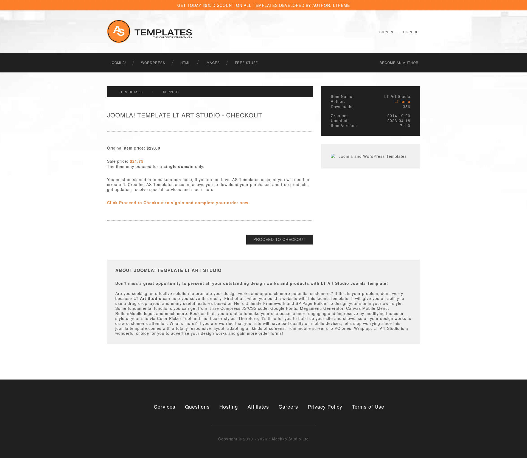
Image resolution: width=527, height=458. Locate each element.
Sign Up (411, 31)
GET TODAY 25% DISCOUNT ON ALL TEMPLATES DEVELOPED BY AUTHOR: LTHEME (263, 5)
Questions (197, 406)
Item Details (131, 91)
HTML (185, 62)
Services (164, 406)
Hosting (228, 406)
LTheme (402, 101)
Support (171, 91)
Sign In (386, 31)
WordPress (153, 62)
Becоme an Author (399, 62)
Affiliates (258, 406)
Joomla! (118, 62)
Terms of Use (368, 406)
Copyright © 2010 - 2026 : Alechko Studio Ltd (263, 439)
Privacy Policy (325, 406)
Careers (288, 406)
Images (213, 62)
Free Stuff (246, 62)
